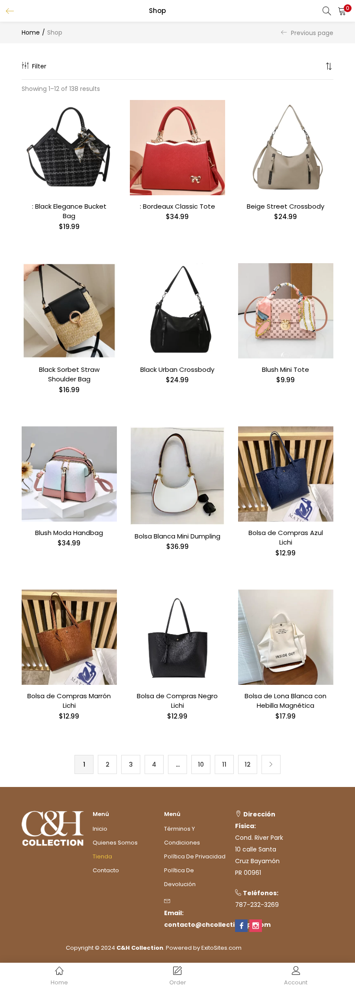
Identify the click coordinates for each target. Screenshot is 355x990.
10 (201, 764)
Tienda (102, 856)
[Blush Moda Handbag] (69, 473)
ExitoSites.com (221, 948)
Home (31, 32)
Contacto (106, 870)
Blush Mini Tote (285, 369)
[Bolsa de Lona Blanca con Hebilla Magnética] (285, 636)
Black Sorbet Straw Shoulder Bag (69, 374)
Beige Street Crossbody (285, 206)
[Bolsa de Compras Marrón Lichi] (69, 636)
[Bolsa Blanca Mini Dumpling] (177, 475)
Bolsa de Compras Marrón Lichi (69, 700)
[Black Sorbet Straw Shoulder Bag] (69, 310)
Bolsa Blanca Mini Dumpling (177, 536)
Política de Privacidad (195, 856)
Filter (39, 66)
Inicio (100, 829)
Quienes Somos (115, 842)
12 (248, 764)
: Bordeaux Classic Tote (177, 206)
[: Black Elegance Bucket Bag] (69, 147)
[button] (342, 11)
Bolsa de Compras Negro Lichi (177, 700)
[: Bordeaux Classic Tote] (177, 147)
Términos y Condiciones (182, 836)
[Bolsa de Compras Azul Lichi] (285, 473)
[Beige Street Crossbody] (285, 147)
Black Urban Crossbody (177, 369)
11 (224, 764)
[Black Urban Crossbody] (177, 310)
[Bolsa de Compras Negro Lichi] (177, 636)
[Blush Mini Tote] (285, 310)
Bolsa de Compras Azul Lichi (285, 537)
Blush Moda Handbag (69, 532)
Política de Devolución (180, 877)
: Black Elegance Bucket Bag (69, 211)
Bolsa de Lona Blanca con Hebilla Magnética (285, 700)
